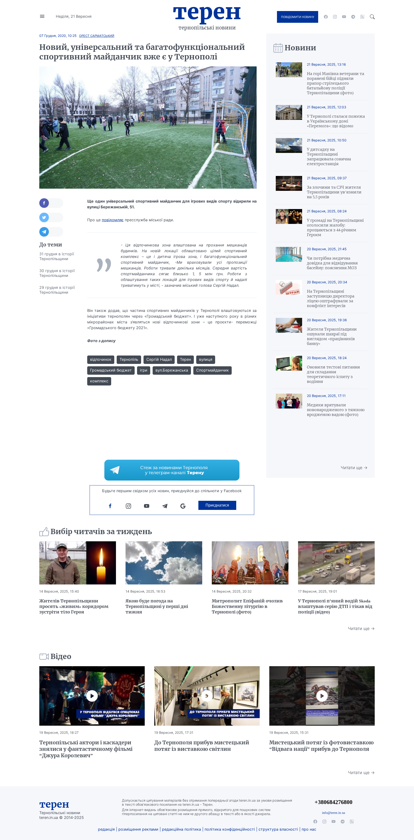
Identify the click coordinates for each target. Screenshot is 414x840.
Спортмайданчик (212, 370)
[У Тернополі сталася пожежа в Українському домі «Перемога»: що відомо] (289, 116)
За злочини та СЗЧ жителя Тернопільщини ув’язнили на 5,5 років (334, 192)
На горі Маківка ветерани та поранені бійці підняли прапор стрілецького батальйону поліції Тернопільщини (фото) (335, 83)
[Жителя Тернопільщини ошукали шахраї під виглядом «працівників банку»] (289, 332)
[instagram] (335, 17)
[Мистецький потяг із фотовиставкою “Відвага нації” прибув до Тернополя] (322, 696)
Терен (207, 11)
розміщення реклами (138, 829)
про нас (309, 829)
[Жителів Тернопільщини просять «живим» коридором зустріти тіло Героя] (77, 562)
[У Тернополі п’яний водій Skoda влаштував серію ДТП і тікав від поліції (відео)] (336, 562)
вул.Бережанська (171, 370)
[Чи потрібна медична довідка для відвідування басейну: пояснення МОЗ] (289, 258)
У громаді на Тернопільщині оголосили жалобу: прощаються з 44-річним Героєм (335, 227)
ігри (143, 370)
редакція (106, 829)
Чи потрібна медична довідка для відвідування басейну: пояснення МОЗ (332, 263)
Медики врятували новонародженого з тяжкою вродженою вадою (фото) (335, 409)
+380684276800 (333, 802)
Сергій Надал (159, 359)
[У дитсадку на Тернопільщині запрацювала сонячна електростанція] (289, 152)
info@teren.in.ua (333, 813)
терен (54, 804)
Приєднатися (217, 505)
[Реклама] (172, 470)
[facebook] (326, 17)
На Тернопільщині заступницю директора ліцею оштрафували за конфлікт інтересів (330, 298)
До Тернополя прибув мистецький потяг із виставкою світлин (201, 745)
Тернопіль (129, 359)
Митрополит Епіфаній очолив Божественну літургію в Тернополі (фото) (247, 606)
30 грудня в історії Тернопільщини (57, 273)
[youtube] (344, 17)
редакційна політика (181, 829)
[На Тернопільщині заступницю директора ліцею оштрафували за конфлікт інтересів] (289, 294)
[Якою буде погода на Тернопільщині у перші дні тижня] (164, 562)
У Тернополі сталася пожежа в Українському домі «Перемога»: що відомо (336, 121)
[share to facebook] (51, 203)
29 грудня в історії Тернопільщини (57, 290)
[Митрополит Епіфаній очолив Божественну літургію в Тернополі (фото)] (250, 562)
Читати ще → (354, 467)
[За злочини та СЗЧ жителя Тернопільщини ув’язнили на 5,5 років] (289, 187)
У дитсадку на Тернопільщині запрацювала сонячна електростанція (329, 156)
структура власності (278, 829)
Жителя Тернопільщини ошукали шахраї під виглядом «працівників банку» (332, 336)
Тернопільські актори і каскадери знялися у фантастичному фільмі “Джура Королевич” (85, 749)
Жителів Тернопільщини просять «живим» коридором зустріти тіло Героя (73, 606)
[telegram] (353, 17)
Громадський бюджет (111, 370)
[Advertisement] (58, 370)
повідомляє (113, 219)
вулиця (205, 359)
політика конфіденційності (230, 829)
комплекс (99, 381)
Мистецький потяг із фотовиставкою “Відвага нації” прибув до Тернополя (321, 745)
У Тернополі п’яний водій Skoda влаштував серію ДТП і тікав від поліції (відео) (335, 606)
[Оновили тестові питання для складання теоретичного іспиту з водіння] (289, 370)
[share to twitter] (51, 217)
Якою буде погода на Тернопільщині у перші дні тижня (157, 606)
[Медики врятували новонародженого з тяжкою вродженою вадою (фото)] (289, 405)
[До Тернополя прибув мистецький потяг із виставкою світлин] (207, 696)
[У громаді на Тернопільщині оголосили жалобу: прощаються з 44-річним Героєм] (289, 223)
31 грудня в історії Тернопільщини (56, 256)
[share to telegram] (51, 232)
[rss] (362, 17)
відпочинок (100, 359)
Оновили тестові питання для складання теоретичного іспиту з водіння (333, 374)
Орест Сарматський (96, 36)
